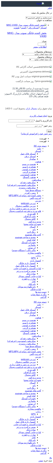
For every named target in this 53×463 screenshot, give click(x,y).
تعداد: (44, 41)
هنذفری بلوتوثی (29, 169)
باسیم (23, 28)
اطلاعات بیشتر (39, 47)
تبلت (39, 148)
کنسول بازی (35, 260)
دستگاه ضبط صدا (33, 190)
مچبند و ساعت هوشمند (25, 237)
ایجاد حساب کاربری (38, 116)
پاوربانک (32, 284)
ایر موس (32, 248)
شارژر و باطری (29, 279)
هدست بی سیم (29, 164)
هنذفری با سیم (29, 167)
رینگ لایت (31, 232)
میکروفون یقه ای (28, 182)
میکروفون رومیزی (27, 188)
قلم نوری (31, 214)
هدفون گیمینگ (29, 177)
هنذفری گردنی (29, 172)
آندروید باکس (35, 198)
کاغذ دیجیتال (30, 219)
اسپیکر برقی (30, 156)
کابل (34, 281)
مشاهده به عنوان (44, 20)
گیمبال (33, 227)
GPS (33, 258)
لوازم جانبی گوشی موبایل (29, 276)
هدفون (38, 161)
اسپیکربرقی (33, 28)
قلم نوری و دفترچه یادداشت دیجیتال (25, 211)
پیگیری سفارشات (38, 294)
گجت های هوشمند (33, 234)
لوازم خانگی (35, 289)
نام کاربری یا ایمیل (43, 120)
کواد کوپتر (31, 240)
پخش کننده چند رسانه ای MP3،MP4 (25, 195)
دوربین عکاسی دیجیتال (25, 206)
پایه (34, 229)
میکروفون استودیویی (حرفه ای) (21, 185)
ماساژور (32, 245)
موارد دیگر (31, 273)
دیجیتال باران (31, 108)
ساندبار (32, 159)
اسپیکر (43, 28)
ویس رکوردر (30, 193)
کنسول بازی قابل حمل (25, 266)
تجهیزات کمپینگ (28, 242)
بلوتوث (17, 28)
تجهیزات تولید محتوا (32, 224)
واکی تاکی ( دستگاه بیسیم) (24, 250)
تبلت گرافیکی (29, 216)
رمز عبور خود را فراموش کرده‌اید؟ (36, 134)
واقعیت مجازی (34, 253)
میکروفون (36, 180)
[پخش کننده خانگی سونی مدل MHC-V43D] (26, 25)
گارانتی (43, 297)
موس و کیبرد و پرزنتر (26, 271)
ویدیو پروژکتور (34, 221)
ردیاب (38, 255)
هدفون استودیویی (28, 174)
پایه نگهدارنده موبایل (27, 287)
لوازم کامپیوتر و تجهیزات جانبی (27, 268)
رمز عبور (47, 126)
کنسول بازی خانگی (27, 263)
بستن (40, 460)
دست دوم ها (40, 292)
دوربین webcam (28, 203)
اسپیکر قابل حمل (28, 154)
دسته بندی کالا (40, 146)
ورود (49, 131)
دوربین (38, 201)
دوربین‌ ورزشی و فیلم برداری (23, 208)
